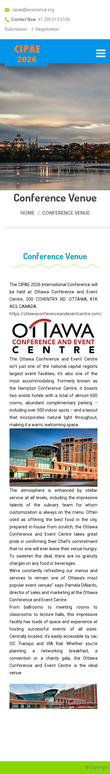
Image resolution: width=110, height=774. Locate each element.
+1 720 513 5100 (54, 19)
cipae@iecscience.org (32, 9)
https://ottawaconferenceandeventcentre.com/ (55, 313)
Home (27, 213)
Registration (47, 29)
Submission (16, 29)
